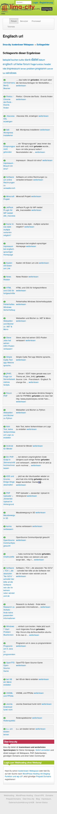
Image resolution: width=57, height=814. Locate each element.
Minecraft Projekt (8, 197)
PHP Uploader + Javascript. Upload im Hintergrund (8, 499)
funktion (39, 64)
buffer (21, 59)
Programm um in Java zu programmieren (10, 650)
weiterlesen (21, 85)
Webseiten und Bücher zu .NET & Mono (8, 325)
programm (41, 68)
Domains (24, 8)
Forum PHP (7, 394)
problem (31, 68)
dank (28, 59)
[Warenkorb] (7, 12)
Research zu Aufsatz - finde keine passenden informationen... (10, 612)
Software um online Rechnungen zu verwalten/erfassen (11, 183)
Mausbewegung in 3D (10, 516)
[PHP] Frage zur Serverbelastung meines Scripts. (10, 379)
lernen (23, 68)
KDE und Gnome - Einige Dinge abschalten (9, 480)
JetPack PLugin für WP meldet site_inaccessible (10, 211)
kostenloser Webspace (11, 4)
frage (33, 64)
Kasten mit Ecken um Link (7, 265)
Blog (38, 798)
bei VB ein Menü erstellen (7, 682)
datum (42, 59)
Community (47, 8)
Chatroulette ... (8, 558)
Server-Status (42, 802)
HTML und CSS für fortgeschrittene (10, 290)
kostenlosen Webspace (28, 770)
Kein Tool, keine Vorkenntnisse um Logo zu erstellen (9, 432)
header (47, 64)
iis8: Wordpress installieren (8, 132)
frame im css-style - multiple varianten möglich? (8, 230)
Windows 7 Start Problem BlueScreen (8, 630)
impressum (13, 68)
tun (4, 72)
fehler (20, 64)
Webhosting (9, 795)
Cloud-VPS (35, 8)
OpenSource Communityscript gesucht (10, 543)
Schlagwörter (43, 44)
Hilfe (3, 13)
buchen (15, 59)
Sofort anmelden (43, 750)
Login (35, 2)
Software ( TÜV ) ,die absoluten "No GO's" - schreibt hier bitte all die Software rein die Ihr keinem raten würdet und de (9, 581)
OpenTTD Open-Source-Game (9, 666)
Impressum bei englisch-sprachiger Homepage (9, 250)
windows (11, 72)
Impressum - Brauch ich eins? (8, 166)
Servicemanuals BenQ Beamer (10, 85)
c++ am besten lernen (8, 731)
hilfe (4, 68)
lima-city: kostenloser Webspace (18, 44)
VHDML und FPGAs (8, 694)
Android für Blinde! (8, 447)
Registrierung (46, 2)
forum (26, 64)
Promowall (36, 21)
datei (34, 59)
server (50, 68)
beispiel (7, 59)
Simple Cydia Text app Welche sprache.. (8, 361)
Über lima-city (28, 798)
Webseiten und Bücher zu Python (8, 415)
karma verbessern (8, 527)
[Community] (7, 19)
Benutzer (24, 21)
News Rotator (7, 278)
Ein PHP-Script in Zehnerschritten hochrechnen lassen (10, 462)
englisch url (9, 64)
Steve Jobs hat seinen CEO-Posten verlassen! (8, 343)
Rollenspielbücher (11, 720)
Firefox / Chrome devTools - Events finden (8, 102)
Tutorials (11, 26)
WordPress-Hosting (9, 8)
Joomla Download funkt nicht (7, 707)
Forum (14, 21)
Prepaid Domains (43, 776)
